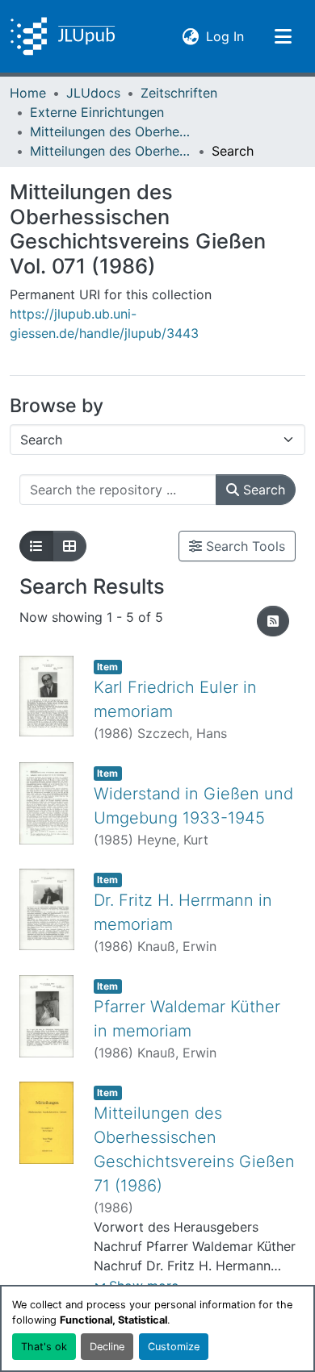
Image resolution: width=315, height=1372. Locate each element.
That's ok (44, 1347)
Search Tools (243, 546)
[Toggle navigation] (282, 36)
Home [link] (28, 93)
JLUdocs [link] (93, 93)
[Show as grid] (69, 546)
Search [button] (262, 490)
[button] (63, 36)
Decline (107, 1347)
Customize (174, 1347)
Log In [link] (225, 35)
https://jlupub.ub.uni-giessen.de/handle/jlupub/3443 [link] (104, 323)
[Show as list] (36, 546)
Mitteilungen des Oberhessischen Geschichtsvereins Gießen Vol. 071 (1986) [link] (110, 151)
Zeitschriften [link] (179, 93)
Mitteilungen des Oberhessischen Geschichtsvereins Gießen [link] (110, 131)
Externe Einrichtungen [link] (97, 112)
